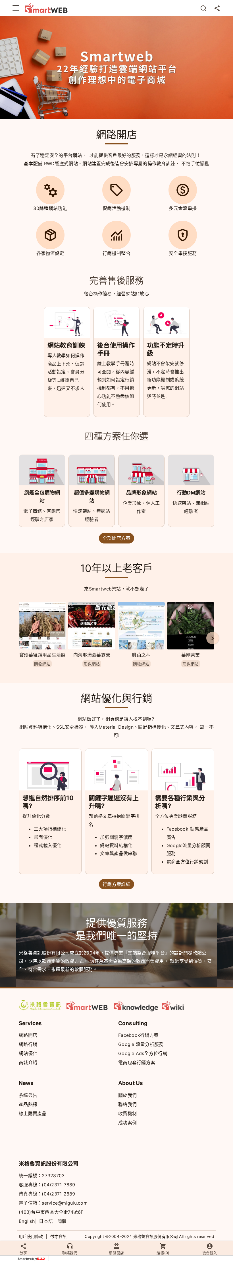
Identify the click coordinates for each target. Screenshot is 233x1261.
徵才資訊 (58, 1236)
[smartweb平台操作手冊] (184, 1005)
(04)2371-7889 (58, 1185)
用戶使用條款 (31, 1236)
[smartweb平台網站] (88, 1005)
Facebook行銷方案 (138, 1035)
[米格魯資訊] (41, 1005)
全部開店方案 (116, 538)
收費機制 (127, 1113)
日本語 (46, 1221)
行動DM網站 (191, 493)
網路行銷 (28, 1044)
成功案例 (127, 1122)
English (27, 1221)
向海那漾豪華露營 (91, 655)
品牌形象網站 (141, 493)
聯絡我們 (127, 1104)
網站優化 (28, 1053)
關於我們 (127, 1095)
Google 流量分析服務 (140, 1044)
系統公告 (28, 1095)
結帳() (163, 1253)
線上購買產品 (33, 1113)
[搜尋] (203, 8)
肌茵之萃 (141, 655)
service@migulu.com (65, 1203)
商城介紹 (28, 1062)
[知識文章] (136, 1005)
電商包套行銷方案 (136, 1062)
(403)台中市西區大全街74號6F (51, 1212)
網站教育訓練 (66, 345)
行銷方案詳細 (116, 884)
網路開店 (28, 1035)
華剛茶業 (190, 655)
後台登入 (209, 1253)
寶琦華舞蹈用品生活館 (42, 655)
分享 (23, 1253)
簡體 (62, 1221)
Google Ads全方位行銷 (142, 1053)
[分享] (217, 8)
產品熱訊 (28, 1104)
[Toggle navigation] (16, 8)
